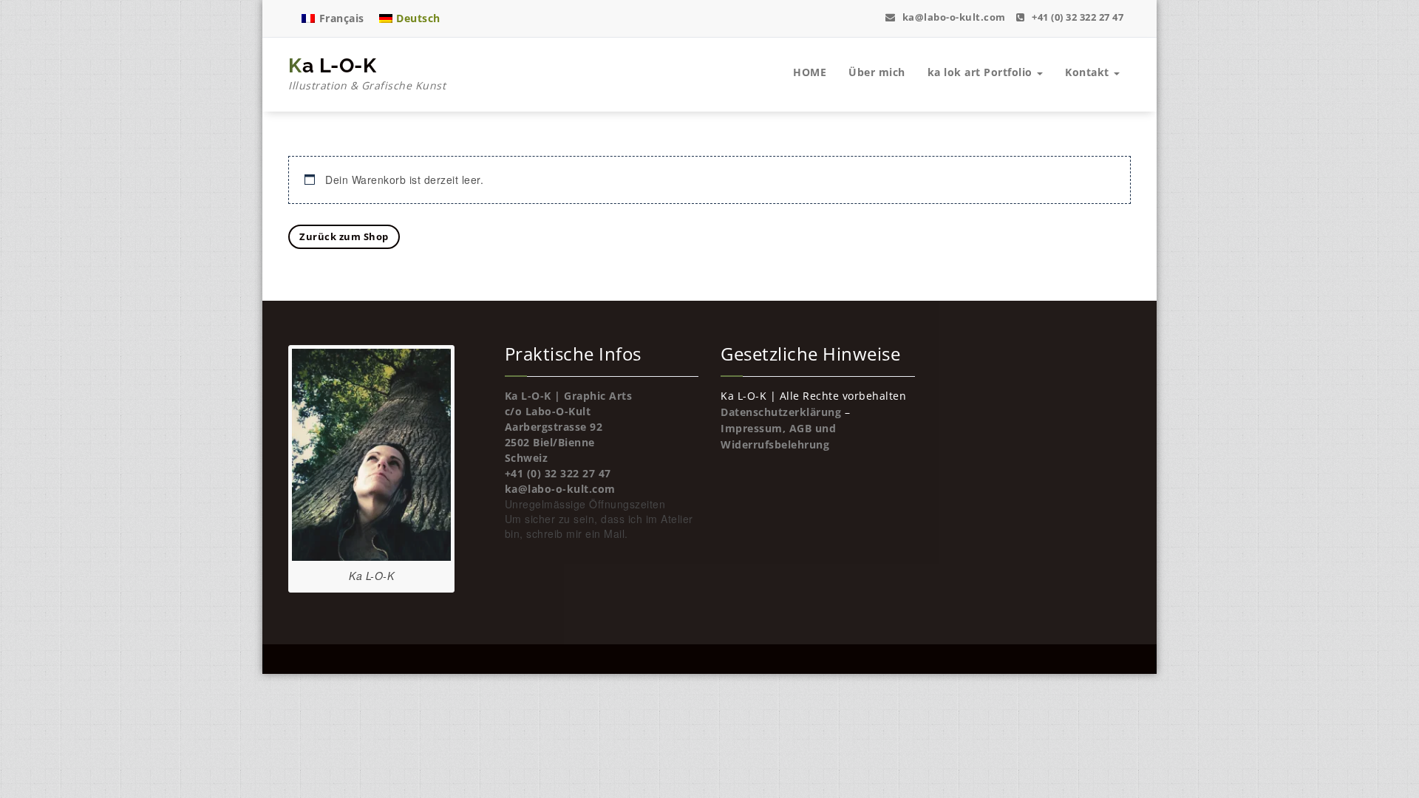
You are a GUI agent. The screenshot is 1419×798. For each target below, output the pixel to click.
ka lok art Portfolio (982, 72)
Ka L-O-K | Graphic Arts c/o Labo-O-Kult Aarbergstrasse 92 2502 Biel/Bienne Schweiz (569, 427)
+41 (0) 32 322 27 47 (1076, 17)
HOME (809, 72)
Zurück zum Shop (344, 236)
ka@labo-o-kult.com (952, 17)
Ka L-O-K (367, 73)
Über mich (876, 72)
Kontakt (1088, 72)
